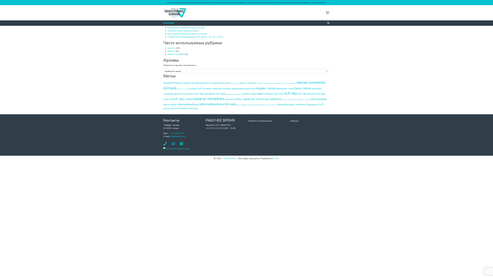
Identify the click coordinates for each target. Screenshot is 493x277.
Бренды (294, 121)
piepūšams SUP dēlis (215, 93)
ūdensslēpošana (187, 104)
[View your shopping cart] (327, 12)
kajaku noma (265, 88)
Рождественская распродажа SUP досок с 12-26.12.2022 (195, 37)
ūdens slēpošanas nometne (245, 105)
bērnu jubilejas (235, 83)
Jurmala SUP (195, 88)
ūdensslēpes (319, 99)
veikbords (275, 99)
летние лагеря (178, 108)
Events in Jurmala (182, 89)
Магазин (168, 23)
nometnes (316, 88)
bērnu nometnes (248, 83)
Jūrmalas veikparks (212, 88)
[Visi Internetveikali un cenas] (176, 148)
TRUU (276, 158)
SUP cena (278, 93)
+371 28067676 (177, 133)
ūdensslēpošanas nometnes (291, 104)
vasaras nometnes (208, 98)
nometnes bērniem (172, 93)
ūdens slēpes (170, 104)
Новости (171, 48)
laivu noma (302, 88)
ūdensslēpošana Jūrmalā (217, 104)
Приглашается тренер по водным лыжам (187, 33)
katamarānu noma (285, 88)
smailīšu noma (249, 93)
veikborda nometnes (256, 99)
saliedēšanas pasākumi (233, 94)
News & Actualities (176, 54)
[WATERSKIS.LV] (175, 13)
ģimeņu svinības (287, 100)
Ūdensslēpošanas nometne (301, 100)
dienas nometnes (290, 83)
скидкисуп (192, 108)
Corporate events (279, 83)
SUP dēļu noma (182, 99)
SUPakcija (268, 93)
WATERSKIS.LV (230, 158)
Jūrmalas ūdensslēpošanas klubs (239, 88)
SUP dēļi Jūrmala (306, 93)
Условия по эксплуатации (260, 121)
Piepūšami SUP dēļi (193, 93)
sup (259, 93)
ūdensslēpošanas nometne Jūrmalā (265, 105)
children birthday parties (265, 83)
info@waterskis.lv (178, 136)
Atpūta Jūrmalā (191, 83)
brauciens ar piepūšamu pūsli (215, 83)
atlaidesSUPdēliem (173, 83)
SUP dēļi (290, 93)
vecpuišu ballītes (233, 99)
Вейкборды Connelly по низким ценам (186, 27)
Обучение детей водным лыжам (183, 30)
